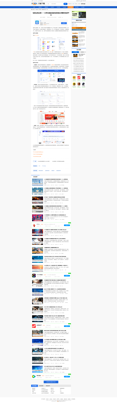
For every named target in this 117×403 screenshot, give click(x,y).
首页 (34, 7)
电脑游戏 (46, 7)
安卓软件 (52, 7)
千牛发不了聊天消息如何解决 (37, 154)
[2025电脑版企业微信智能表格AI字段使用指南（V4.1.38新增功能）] (37, 194)
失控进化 (76, 3)
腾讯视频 (39, 375)
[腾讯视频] (34, 377)
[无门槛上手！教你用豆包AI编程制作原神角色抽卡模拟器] (37, 203)
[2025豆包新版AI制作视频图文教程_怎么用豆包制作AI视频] (37, 345)
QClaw (38, 224)
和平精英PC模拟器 (44, 391)
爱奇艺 (71, 3)
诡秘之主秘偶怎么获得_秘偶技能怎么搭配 (79, 60)
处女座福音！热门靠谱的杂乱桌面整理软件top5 (60, 161)
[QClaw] (34, 225)
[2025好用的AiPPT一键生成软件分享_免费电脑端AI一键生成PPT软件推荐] (37, 271)
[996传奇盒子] (74, 84)
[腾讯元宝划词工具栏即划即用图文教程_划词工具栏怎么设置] (37, 336)
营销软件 (53, 170)
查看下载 (66, 225)
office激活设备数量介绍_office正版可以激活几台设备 (46, 161)
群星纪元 (52, 388)
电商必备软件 (41, 170)
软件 (63, 53)
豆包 (73, 3)
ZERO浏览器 (40, 274)
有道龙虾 (79, 3)
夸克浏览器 (66, 293)
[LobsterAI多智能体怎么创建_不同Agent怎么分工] (75, 33)
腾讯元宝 (63, 293)
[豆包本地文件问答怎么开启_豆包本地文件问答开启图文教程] (37, 262)
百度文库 (63, 302)
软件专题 (76, 7)
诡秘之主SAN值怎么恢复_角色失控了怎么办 (79, 63)
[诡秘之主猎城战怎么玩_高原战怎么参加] (75, 41)
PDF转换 (82, 7)
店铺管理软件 (47, 170)
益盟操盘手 (39, 325)
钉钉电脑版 (63, 363)
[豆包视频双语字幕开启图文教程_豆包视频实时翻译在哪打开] (37, 286)
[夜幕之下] (79, 84)
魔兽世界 (33, 388)
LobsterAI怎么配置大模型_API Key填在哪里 (79, 29)
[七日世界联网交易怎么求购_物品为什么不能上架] (75, 37)
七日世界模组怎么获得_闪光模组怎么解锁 (79, 69)
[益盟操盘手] (34, 326)
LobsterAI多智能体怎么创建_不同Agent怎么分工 (79, 66)
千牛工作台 (36, 35)
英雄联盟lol (63, 219)
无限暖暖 (62, 253)
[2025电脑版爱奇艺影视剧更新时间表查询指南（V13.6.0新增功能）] (37, 185)
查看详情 (63, 23)
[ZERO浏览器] (34, 276)
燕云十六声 (52, 391)
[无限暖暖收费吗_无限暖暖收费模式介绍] (37, 253)
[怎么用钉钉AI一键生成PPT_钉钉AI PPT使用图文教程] (37, 363)
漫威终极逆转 (62, 388)
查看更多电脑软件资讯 (51, 381)
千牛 (60, 391)
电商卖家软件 (58, 170)
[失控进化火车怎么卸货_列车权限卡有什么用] (75, 45)
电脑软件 (40, 7)
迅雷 (33, 391)
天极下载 (41, 3)
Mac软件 (64, 7)
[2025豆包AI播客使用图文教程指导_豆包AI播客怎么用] (37, 354)
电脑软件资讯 (44, 9)
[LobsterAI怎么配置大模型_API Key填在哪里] (79, 26)
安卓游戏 (58, 7)
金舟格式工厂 (43, 388)
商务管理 (45, 24)
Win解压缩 (74, 79)
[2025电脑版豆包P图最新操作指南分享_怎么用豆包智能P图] (37, 244)
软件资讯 (70, 7)
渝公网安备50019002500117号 (61, 401)
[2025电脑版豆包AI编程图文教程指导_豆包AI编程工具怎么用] (37, 235)
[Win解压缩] (74, 77)
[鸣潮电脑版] (83, 84)
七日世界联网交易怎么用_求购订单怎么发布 (79, 71)
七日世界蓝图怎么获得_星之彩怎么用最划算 (79, 68)
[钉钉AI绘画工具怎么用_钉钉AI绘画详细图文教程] (37, 372)
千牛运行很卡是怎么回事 (37, 156)
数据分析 (53, 64)
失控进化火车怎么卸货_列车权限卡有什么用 (79, 61)
